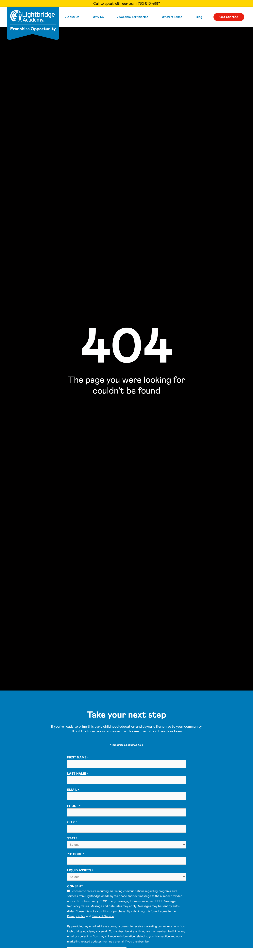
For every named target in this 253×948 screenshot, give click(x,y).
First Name (78, 757)
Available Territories (132, 17)
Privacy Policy (76, 916)
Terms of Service (103, 916)
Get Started (228, 17)
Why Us (98, 17)
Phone (73, 806)
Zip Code (75, 854)
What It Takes (171, 17)
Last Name (77, 773)
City (72, 822)
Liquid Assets (80, 870)
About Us (72, 17)
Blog (199, 17)
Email (73, 790)
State (73, 838)
